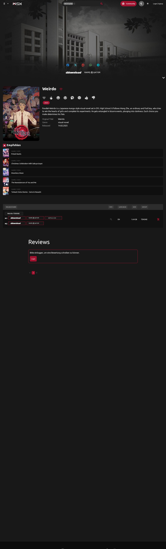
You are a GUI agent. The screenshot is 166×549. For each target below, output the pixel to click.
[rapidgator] (92, 72)
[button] (17, 218)
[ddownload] (73, 72)
